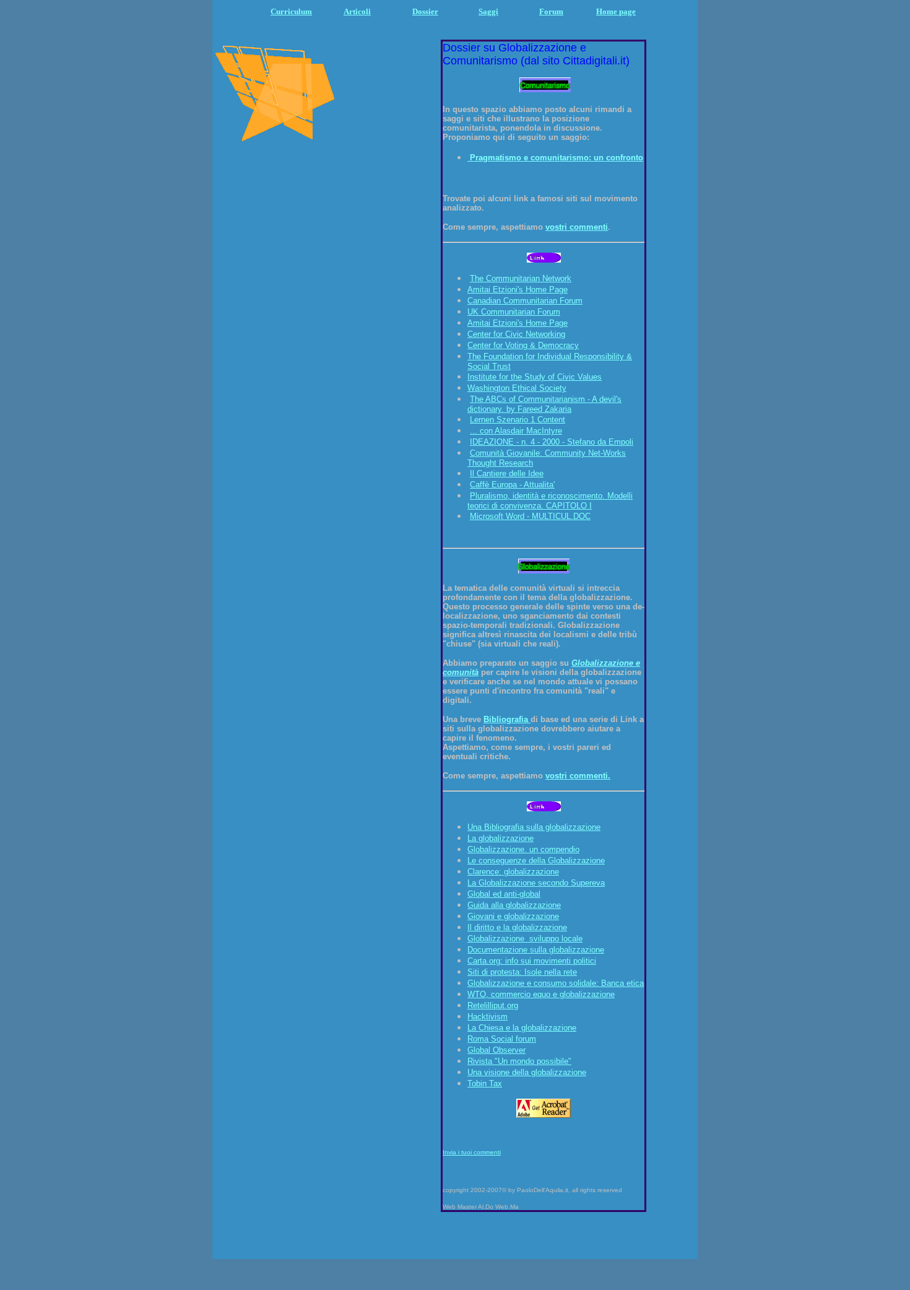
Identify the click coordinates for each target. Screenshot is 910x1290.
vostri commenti (576, 227)
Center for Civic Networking (516, 334)
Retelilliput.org (492, 1005)
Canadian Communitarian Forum (525, 300)
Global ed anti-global (503, 894)
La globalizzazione (500, 838)
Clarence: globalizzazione (513, 871)
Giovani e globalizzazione (513, 916)
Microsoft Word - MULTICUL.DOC (530, 516)
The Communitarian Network (520, 278)
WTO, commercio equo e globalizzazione (541, 994)
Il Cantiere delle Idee (507, 473)
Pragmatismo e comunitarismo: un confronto (556, 157)
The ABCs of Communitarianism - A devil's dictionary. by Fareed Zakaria (544, 404)
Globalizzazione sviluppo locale (525, 938)
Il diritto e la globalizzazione (517, 927)
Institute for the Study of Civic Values (534, 376)
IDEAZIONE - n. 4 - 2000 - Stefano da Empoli (551, 442)
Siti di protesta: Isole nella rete (522, 972)
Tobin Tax (484, 1083)
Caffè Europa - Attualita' (512, 484)
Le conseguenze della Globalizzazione (536, 860)
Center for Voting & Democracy (523, 345)
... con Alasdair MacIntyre (516, 430)
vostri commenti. (577, 775)
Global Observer (496, 1050)
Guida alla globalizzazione (514, 905)
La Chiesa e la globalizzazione (521, 1027)
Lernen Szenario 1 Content (517, 419)
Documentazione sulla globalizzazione (535, 949)
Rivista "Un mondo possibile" (519, 1061)
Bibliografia (507, 719)
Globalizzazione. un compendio (523, 849)
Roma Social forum (501, 1039)
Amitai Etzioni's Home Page (517, 289)
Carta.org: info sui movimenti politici (531, 960)
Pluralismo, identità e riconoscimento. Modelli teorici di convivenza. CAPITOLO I (550, 500)
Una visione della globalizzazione (526, 1072)
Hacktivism (487, 1016)
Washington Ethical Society (516, 388)
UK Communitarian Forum (513, 311)
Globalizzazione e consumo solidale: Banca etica (555, 983)
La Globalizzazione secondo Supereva (536, 882)
